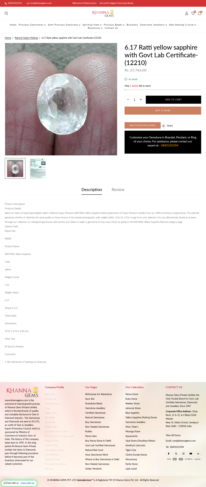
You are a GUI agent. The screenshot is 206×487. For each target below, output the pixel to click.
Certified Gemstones (95, 413)
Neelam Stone (133, 404)
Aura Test (89, 399)
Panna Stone (132, 394)
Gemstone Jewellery (95, 408)
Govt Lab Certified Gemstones (100, 445)
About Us (49, 394)
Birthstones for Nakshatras (98, 394)
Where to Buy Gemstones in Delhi (102, 459)
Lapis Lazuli (131, 469)
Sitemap (49, 469)
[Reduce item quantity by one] (128, 100)
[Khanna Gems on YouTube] (191, 454)
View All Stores (173, 435)
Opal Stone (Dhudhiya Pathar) (140, 441)
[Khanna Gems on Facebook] (169, 454)
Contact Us (50, 399)
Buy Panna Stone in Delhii (98, 441)
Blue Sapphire (132, 413)
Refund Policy (52, 455)
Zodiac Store (51, 413)
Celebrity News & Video (56, 431)
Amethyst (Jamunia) (135, 445)
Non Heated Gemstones (97, 464)
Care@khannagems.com (41, 3)
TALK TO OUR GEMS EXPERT (143, 125)
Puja (47, 408)
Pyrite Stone (132, 464)
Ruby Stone (131, 399)
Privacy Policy (52, 441)
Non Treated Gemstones (97, 427)
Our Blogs (50, 418)
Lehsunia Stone (133, 408)
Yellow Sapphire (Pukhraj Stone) (141, 418)
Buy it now (162, 111)
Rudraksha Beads (93, 404)
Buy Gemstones (93, 422)
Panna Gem (91, 436)
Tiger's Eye (131, 450)
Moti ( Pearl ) (132, 427)
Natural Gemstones (94, 418)
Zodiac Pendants (93, 469)
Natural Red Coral (94, 450)
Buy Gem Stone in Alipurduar (59, 436)
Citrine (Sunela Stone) (136, 455)
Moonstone (131, 459)
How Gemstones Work (96, 455)
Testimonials (51, 427)
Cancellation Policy (54, 450)
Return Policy (51, 445)
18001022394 (15, 3)
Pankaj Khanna (52, 404)
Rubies (88, 431)
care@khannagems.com (184, 441)
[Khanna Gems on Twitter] (176, 454)
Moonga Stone (133, 431)
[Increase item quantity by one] (141, 100)
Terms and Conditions (55, 464)
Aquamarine (131, 436)
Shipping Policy (52, 459)
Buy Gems (50, 422)
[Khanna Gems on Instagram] (183, 454)
